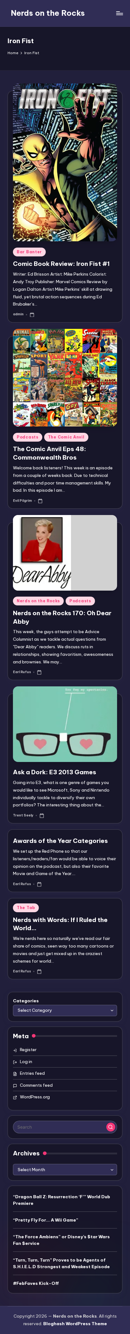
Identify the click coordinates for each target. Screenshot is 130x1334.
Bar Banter (29, 251)
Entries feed (32, 1073)
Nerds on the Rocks (48, 13)
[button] (110, 1127)
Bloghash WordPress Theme (75, 1323)
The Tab (26, 907)
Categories (26, 1001)
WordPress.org (35, 1097)
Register (28, 1049)
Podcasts (27, 437)
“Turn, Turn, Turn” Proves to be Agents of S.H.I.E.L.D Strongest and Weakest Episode (61, 1263)
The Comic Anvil (66, 437)
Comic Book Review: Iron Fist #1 (61, 263)
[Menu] (119, 13)
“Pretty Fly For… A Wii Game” (45, 1220)
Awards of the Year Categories (60, 840)
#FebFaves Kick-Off (36, 1283)
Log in (26, 1061)
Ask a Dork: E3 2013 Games (54, 772)
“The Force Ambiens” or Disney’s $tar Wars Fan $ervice (61, 1240)
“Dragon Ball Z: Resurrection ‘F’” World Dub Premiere (61, 1200)
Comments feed (36, 1085)
